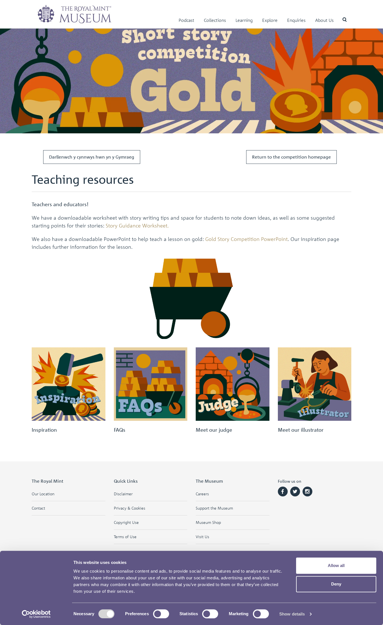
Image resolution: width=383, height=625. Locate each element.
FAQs (119, 430)
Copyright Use (126, 522)
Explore (270, 20)
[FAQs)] (151, 384)
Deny (336, 584)
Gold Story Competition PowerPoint (246, 239)
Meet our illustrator (301, 430)
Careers (202, 493)
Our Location (43, 493)
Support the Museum (214, 508)
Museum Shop (208, 522)
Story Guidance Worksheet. (137, 225)
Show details (292, 614)
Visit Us (202, 536)
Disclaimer (123, 493)
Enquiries (296, 20)
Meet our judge (214, 430)
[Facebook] (283, 491)
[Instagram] (307, 491)
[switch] (161, 613)
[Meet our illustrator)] (315, 384)
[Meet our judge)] (232, 384)
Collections (215, 20)
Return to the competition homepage (291, 157)
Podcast (186, 20)
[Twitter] (295, 491)
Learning (244, 20)
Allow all (336, 565)
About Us (324, 20)
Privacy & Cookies (129, 508)
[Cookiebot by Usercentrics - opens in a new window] (36, 614)
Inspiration (44, 430)
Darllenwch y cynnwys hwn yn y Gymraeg (91, 157)
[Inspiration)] (68, 384)
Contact (38, 508)
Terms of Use (125, 536)
